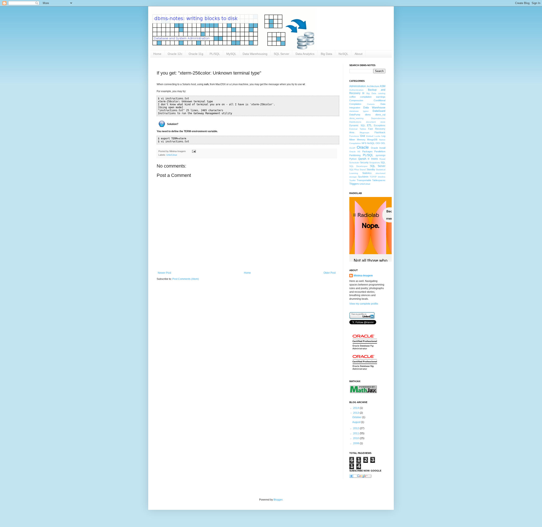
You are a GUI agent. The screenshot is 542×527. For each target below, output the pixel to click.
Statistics (367, 173)
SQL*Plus (354, 169)
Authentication (356, 90)
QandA (362, 158)
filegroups (364, 132)
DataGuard (379, 111)
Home (157, 53)
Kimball (369, 136)
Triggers (354, 183)
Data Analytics (305, 53)
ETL (369, 125)
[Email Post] (193, 151)
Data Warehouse (374, 107)
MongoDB (372, 139)
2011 (356, 433)
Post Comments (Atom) (185, 278)
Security (364, 162)
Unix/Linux (171, 155)
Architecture (373, 86)
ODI (378, 143)
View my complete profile (363, 303)
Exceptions (379, 125)
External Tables (357, 129)
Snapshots (374, 162)
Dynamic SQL (357, 125)
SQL (383, 162)
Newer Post (164, 272)
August (356, 422)
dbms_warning (356, 118)
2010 (356, 438)
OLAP (352, 148)
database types (358, 111)
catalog (381, 93)
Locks (377, 136)
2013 (356, 412)
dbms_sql (380, 114)
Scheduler (354, 162)
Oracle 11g (196, 53)
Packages (367, 151)
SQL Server (281, 53)
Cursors (371, 104)
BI (363, 93)
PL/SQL (215, 53)
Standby (371, 169)
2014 (356, 407)
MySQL (231, 53)
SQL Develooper (358, 166)
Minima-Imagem (363, 275)
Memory (361, 139)
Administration (357, 86)
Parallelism (379, 151)
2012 (356, 428)
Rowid (382, 159)
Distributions (355, 122)
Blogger (278, 499)
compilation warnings (372, 97)
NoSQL (343, 53)
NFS (364, 143)
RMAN (374, 159)
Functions (354, 136)
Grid (362, 136)
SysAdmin (363, 176)
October (357, 417)
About (358, 53)
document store (376, 122)
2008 (356, 443)
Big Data (326, 53)
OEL (383, 143)
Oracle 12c (175, 53)
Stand (363, 169)
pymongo (380, 155)
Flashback (380, 132)
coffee (352, 97)
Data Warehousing (255, 53)
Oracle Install (378, 148)
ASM (382, 86)
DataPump (354, 114)
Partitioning (355, 155)
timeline (381, 177)
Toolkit (352, 180)
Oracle (363, 147)
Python (353, 159)
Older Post (330, 272)
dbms (368, 114)
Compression (356, 100)
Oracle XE (354, 151)
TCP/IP (373, 177)
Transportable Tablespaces (371, 180)
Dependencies (378, 118)
